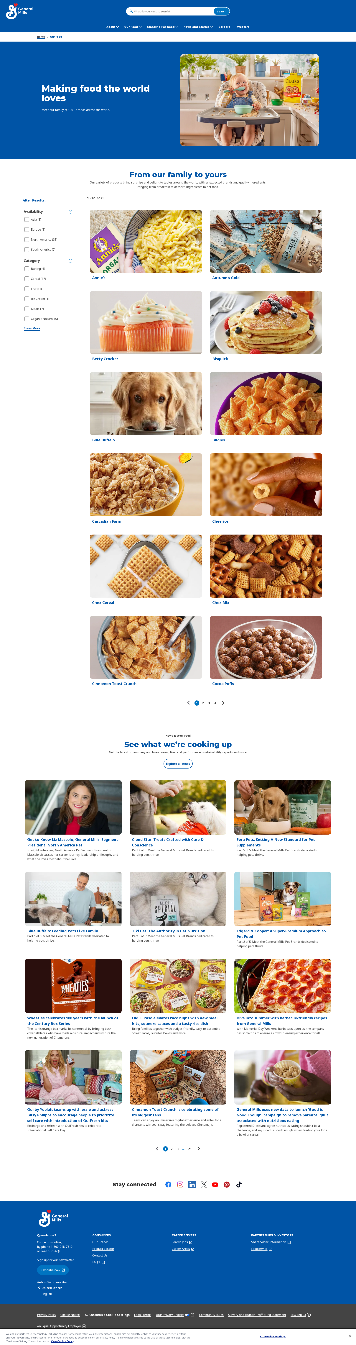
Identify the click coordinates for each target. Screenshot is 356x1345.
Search (221, 11)
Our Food (56, 36)
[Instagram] (180, 1184)
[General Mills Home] (19, 11)
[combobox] (173, 11)
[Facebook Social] (168, 1184)
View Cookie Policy (62, 1341)
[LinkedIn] (192, 1184)
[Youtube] (215, 1184)
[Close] (350, 1336)
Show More (32, 328)
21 (190, 1149)
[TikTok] (239, 1184)
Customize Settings (273, 1336)
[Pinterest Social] (227, 1185)
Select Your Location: (52, 1282)
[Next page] (222, 703)
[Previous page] (189, 703)
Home (41, 36)
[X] (204, 1184)
